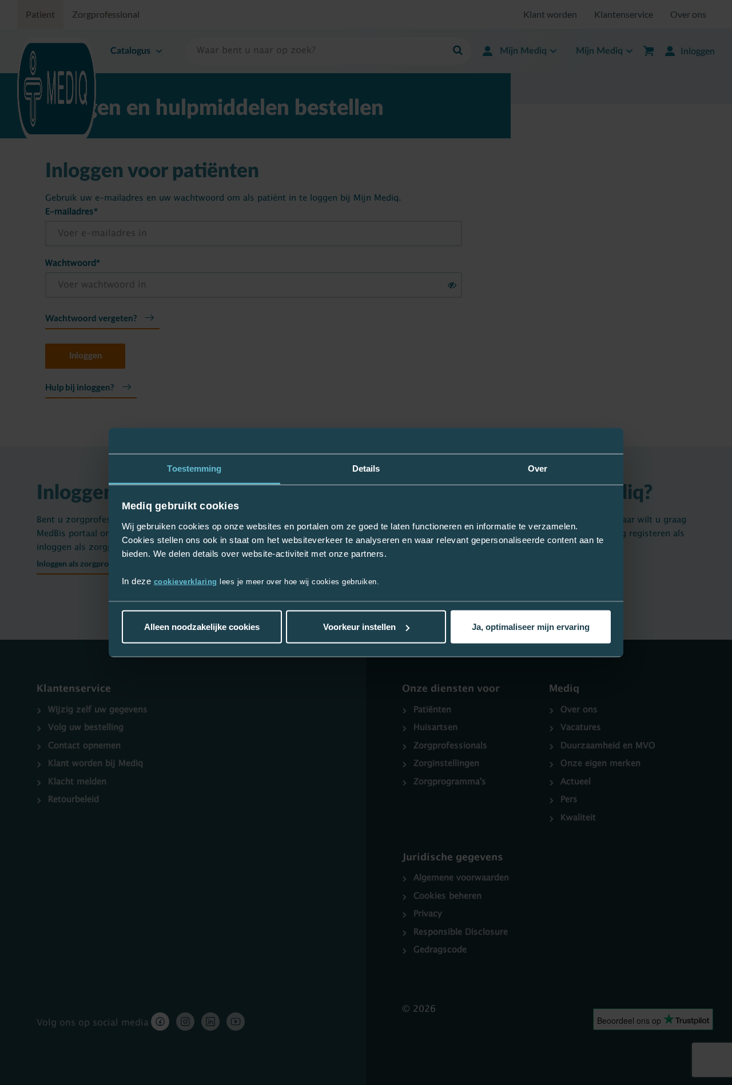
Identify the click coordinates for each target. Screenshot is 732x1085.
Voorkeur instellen (359, 627)
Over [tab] (537, 468)
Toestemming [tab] (194, 468)
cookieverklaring (185, 581)
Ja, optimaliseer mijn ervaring (531, 627)
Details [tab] (366, 468)
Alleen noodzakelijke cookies (202, 627)
